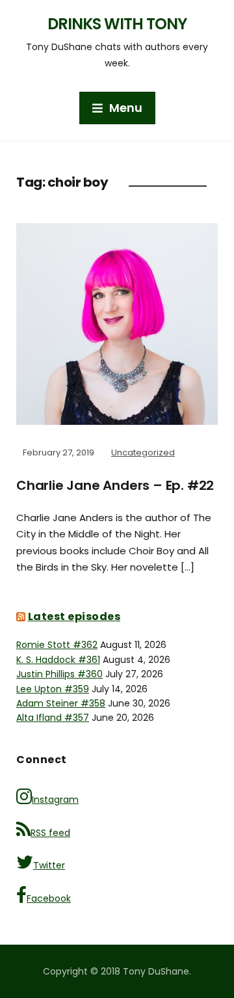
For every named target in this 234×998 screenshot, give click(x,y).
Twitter (49, 865)
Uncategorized (143, 452)
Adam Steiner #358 (60, 703)
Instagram (55, 799)
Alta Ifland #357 (52, 717)
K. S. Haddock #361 (58, 659)
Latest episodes (74, 616)
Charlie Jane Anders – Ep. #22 (115, 485)
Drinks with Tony (117, 23)
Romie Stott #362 (57, 644)
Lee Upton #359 (52, 688)
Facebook (49, 898)
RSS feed (50, 832)
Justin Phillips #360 (59, 674)
